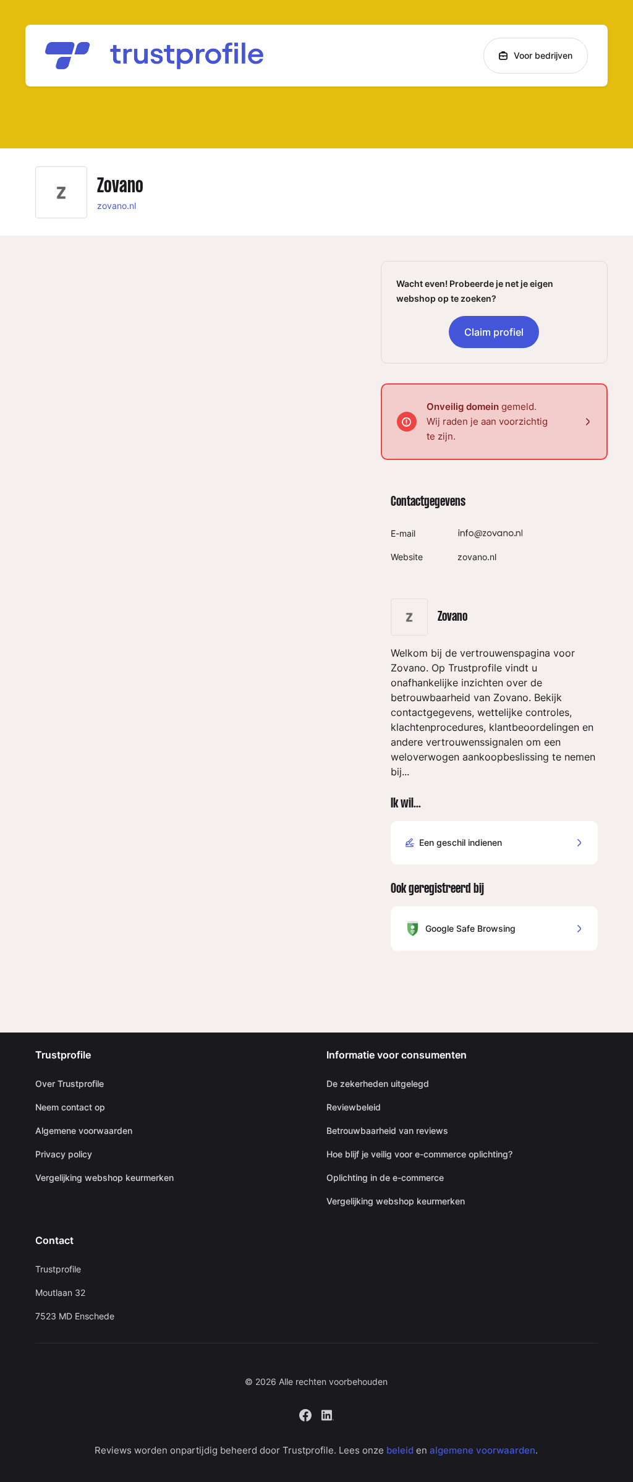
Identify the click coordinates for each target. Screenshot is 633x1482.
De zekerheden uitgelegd (377, 1083)
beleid (400, 1450)
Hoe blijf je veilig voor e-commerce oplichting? (419, 1154)
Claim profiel (494, 332)
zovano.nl (116, 205)
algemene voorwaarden (482, 1450)
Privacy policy (63, 1154)
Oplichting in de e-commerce (385, 1177)
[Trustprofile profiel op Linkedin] (327, 1413)
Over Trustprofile (69, 1083)
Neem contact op (70, 1107)
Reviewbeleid (353, 1107)
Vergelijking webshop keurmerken (104, 1177)
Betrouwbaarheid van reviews (387, 1130)
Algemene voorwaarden (83, 1130)
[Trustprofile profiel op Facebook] (305, 1413)
